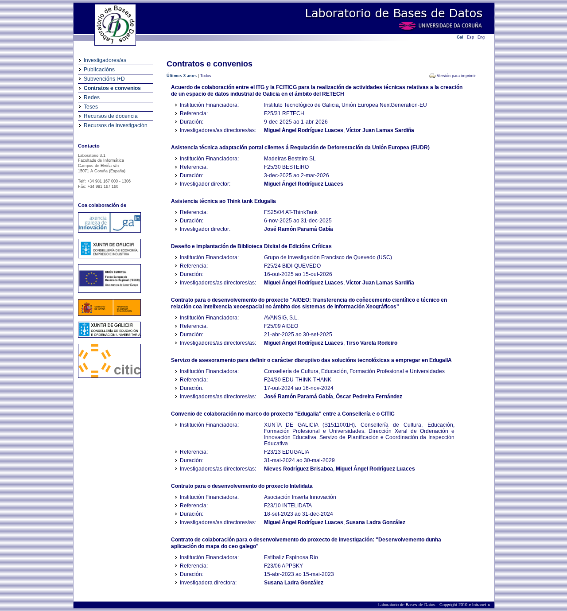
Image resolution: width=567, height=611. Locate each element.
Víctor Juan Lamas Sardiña (380, 130)
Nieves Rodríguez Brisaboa (298, 469)
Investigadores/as (105, 60)
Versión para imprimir (456, 76)
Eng (481, 37)
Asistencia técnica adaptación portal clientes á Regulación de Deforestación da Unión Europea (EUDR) (300, 147)
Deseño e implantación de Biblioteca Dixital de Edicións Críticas (251, 246)
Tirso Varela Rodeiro (371, 343)
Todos (205, 76)
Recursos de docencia (111, 116)
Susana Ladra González (375, 522)
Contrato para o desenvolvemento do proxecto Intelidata (242, 486)
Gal (460, 37)
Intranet (480, 605)
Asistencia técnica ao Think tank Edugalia (223, 201)
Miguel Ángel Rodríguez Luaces (303, 130)
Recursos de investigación (116, 125)
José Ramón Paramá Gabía (298, 229)
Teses (91, 107)
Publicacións (99, 69)
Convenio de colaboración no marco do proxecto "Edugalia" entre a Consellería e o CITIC (283, 414)
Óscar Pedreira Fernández (369, 396)
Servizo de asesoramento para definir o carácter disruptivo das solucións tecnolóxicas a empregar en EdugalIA (311, 360)
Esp (470, 37)
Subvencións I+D (104, 79)
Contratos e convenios (112, 88)
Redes (92, 97)
